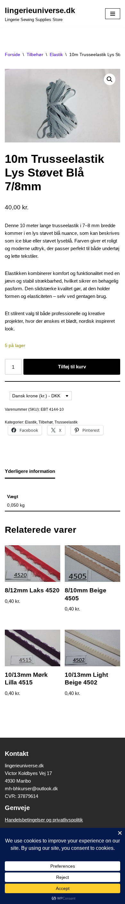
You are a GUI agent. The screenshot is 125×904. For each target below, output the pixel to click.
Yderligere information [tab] (30, 471)
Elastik (56, 54)
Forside (12, 54)
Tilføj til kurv (72, 366)
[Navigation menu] (112, 13)
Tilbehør (35, 54)
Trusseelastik (66, 422)
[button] (109, 79)
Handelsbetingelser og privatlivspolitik (44, 819)
